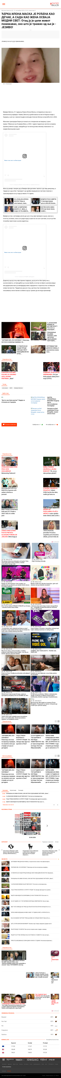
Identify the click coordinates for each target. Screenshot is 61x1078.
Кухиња (21, 1064)
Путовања (26, 1064)
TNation (57, 1075)
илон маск (5, 388)
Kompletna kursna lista (52, 1039)
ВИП (11, 388)
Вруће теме (6, 393)
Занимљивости (36, 1064)
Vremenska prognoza (8, 1013)
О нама (56, 1064)
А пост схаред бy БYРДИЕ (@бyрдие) (24, 276)
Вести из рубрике (7, 756)
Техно (42, 1064)
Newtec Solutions (50, 1075)
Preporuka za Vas (7, 359)
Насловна (4, 1064)
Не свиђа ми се (51, 424)
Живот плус (15, 1064)
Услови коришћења (6, 1066)
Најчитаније (13, 790)
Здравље (10, 1064)
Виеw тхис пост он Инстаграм (12, 160)
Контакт (9, 1071)
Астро (57, 842)
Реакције (20, 790)
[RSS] (58, 859)
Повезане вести (7, 721)
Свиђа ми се (37, 424)
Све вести (4, 859)
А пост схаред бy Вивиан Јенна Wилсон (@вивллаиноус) (24, 184)
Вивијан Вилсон (18, 388)
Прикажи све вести (8, 804)
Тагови (4, 384)
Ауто (46, 1064)
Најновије (5, 790)
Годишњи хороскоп (47, 842)
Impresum (4, 1071)
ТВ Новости (51, 1064)
